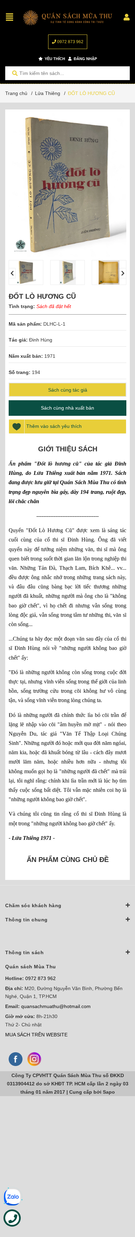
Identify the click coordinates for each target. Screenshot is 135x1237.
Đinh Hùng (40, 340)
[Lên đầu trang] (116, 1203)
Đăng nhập (85, 59)
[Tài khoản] (127, 17)
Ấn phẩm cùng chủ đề (68, 859)
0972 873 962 (69, 41)
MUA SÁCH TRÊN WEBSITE (36, 1034)
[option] (26, 272)
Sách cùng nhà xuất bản (67, 408)
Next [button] (122, 273)
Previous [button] (12, 273)
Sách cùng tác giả (67, 390)
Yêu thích (54, 59)
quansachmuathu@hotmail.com (56, 1006)
